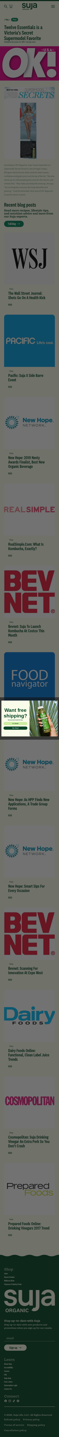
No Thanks (15, 723)
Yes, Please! (15, 728)
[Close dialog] (56, 702)
